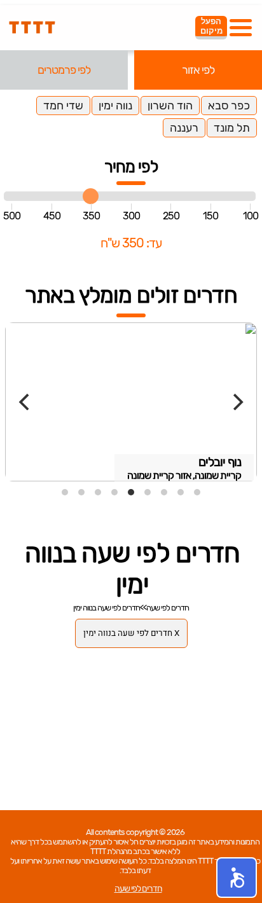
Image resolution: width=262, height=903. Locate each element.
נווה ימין (115, 106)
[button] (236, 877)
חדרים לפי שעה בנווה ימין (106, 607)
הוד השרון (170, 106)
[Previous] (25, 402)
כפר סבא (229, 106)
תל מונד (232, 128)
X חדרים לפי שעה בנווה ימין (131, 633)
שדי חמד (63, 106)
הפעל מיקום (211, 26)
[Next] (237, 402)
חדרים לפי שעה (167, 607)
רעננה (184, 128)
